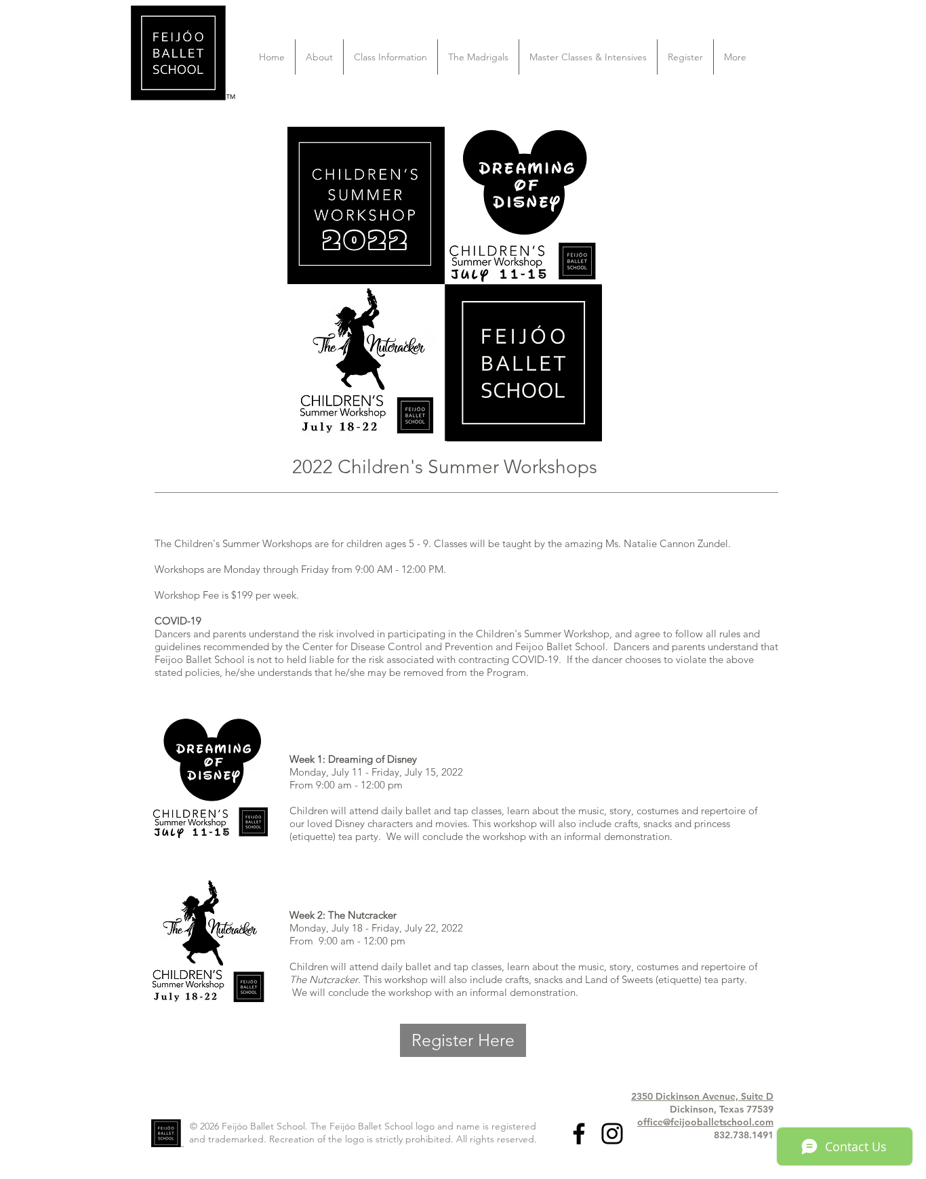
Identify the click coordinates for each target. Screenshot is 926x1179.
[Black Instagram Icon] (612, 1133)
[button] (319, 57)
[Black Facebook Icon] (579, 1133)
